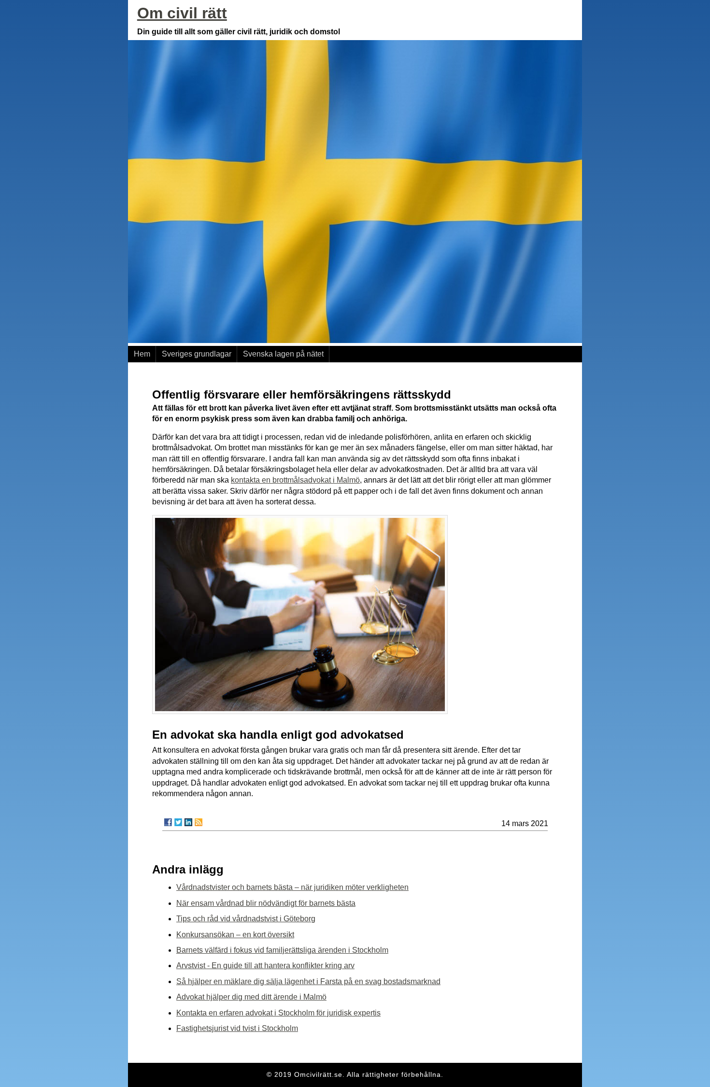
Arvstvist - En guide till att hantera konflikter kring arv (265, 965)
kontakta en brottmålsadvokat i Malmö (295, 480)
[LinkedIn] (188, 822)
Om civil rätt (182, 13)
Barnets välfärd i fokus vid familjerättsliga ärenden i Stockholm (282, 950)
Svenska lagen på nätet (283, 354)
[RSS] (198, 822)
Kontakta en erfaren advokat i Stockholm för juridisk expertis (278, 1013)
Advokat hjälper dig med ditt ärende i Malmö (251, 997)
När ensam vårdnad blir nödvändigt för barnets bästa (265, 903)
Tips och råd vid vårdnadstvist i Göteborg (245, 919)
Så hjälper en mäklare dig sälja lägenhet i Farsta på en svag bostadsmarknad (308, 981)
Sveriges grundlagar (196, 354)
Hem (142, 354)
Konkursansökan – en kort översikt (235, 934)
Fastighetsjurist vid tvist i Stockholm (237, 1028)
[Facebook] (168, 822)
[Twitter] (178, 822)
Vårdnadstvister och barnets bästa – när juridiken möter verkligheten (292, 887)
